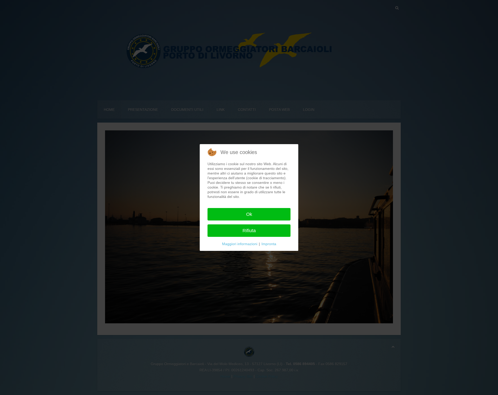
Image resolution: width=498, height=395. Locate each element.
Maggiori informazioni (239, 244)
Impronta (268, 244)
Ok (249, 214)
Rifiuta (249, 230)
